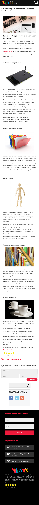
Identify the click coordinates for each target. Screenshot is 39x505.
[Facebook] (11, 398)
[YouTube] (22, 398)
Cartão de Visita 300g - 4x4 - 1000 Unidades (18, 454)
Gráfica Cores (8, 51)
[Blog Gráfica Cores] (12, 3)
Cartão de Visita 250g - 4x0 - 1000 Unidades (18, 447)
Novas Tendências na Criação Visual (12, 350)
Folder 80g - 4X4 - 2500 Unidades (18, 461)
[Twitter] (16, 398)
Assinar (19, 432)
